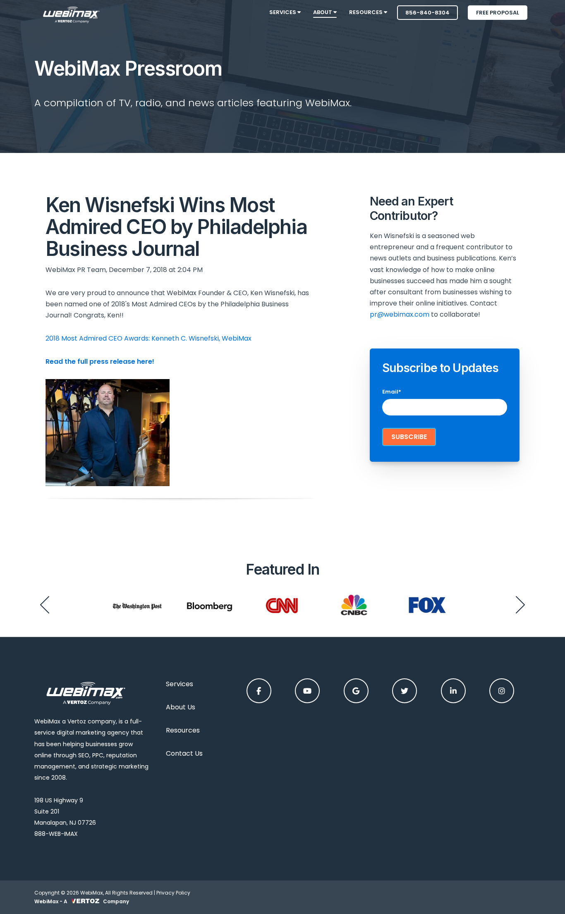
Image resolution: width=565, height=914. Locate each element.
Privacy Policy (173, 892)
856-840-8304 (427, 13)
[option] (137, 605)
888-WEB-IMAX (56, 834)
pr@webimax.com (399, 314)
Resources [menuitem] (366, 12)
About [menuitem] (323, 12)
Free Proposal (497, 13)
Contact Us (184, 753)
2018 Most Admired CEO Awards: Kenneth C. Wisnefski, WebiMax (148, 338)
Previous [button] (44, 604)
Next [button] (520, 604)
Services (179, 684)
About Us (180, 707)
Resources (183, 730)
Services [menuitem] (283, 12)
